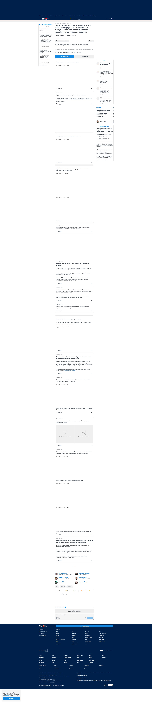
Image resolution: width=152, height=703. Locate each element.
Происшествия (88, 637)
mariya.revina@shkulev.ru (43, 682)
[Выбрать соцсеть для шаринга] (92, 41)
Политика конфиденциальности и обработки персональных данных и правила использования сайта (94, 680)
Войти (59, 618)
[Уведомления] (109, 18)
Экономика (101, 639)
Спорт (100, 631)
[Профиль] (112, 18)
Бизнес (57, 633)
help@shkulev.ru (47, 677)
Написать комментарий (63, 41)
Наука (73, 641)
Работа (86, 639)
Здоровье (58, 645)
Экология (101, 637)
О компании (41, 633)
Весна (57, 635)
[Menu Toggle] (39, 18)
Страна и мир (101, 635)
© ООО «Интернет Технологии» (58, 685)
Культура (74, 635)
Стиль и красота (102, 633)
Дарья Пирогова (63, 573)
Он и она (87, 631)
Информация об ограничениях (82, 675)
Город (57, 637)
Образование (74, 645)
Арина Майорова (63, 581)
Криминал (74, 633)
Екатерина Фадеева (83, 581)
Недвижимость (75, 643)
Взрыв (57, 586)
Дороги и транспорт (60, 639)
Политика (87, 635)
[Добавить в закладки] (89, 41)
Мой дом (74, 639)
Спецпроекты (102, 641)
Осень (86, 633)
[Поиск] (106, 18)
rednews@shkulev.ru (53, 675)
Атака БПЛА (63, 586)
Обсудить (60, 88)
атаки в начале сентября (70, 370)
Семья (86, 645)
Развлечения (88, 641)
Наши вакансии (42, 635)
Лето (73, 637)
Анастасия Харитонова (84, 573)
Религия (87, 643)
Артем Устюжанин (63, 577)
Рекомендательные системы (81, 678)
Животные (58, 643)
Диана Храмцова (83, 577)
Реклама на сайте (43, 631)
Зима (73, 631)
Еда (57, 641)
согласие (7, 695)
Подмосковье (69, 586)
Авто (57, 631)
